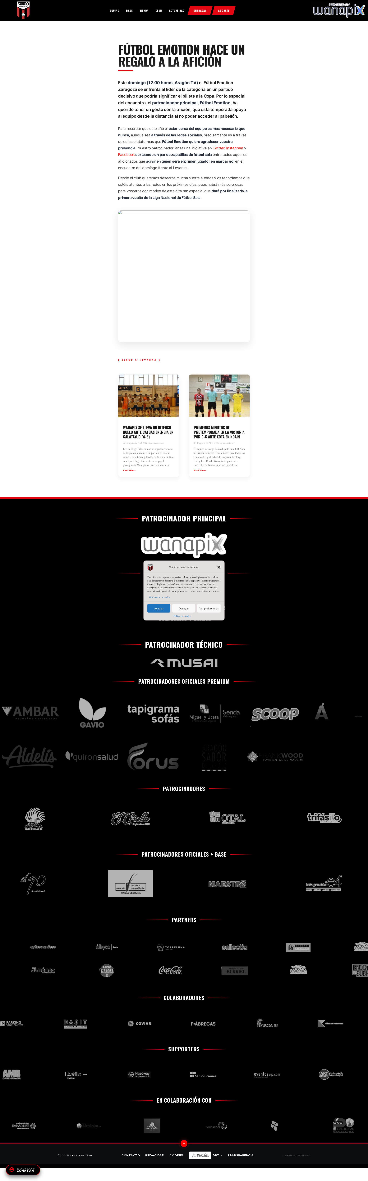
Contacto (131, 1155)
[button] (219, 567)
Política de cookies (182, 616)
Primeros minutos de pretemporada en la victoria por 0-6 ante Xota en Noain (219, 432)
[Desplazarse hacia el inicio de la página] (184, 1143)
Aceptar (158, 608)
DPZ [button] (216, 1155)
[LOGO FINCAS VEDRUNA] (100, 883)
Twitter (218, 148)
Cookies (177, 1155)
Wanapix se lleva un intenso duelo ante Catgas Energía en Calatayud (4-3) (148, 432)
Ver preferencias (209, 608)
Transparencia (241, 1155)
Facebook (126, 154)
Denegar (184, 608)
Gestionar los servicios (159, 597)
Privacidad (154, 1155)
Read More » (129, 470)
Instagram (234, 148)
